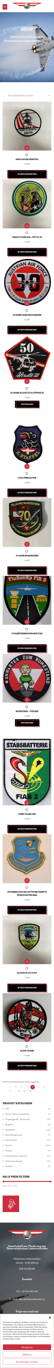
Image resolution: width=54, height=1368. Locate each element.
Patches (8, 1145)
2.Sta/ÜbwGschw (27, 478)
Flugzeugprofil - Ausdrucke (17, 1119)
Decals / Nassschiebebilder (17, 1114)
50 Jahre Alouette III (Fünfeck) (27, 393)
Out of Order (11, 1140)
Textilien (9, 1166)
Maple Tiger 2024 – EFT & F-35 (27, 237)
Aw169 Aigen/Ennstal (27, 159)
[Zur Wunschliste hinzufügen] (27, 148)
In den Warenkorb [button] (27, 174)
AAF (7, 1109)
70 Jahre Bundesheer (27, 556)
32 (24, 1091)
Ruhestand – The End (27, 711)
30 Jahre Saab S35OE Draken (27, 315)
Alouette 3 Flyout (27, 973)
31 (19, 1091)
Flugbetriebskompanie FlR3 (27, 633)
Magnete (9, 1124)
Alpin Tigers (27, 1051)
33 (30, 1091)
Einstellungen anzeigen (27, 1361)
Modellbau (10, 1130)
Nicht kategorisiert (13, 1135)
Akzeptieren (27, 1347)
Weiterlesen (27, 404)
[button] (50, 1317)
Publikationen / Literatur (16, 1156)
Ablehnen (27, 1354)
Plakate (8, 1151)
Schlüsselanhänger (14, 1161)
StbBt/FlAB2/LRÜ (27, 814)
